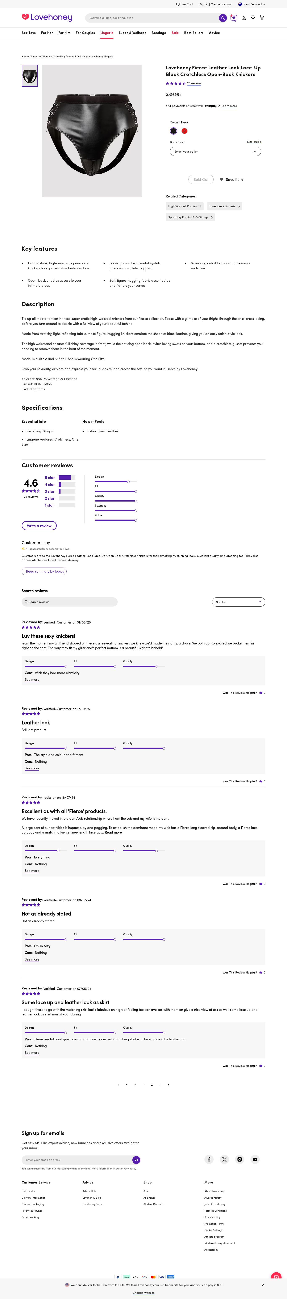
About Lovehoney (214, 1191)
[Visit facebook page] (209, 1159)
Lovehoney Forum (93, 1204)
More (208, 1182)
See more (32, 679)
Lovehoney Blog (92, 1197)
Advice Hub (89, 1191)
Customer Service (36, 1182)
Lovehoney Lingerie (222, 206)
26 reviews (194, 83)
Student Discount (153, 1204)
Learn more (229, 106)
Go (136, 1160)
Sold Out (201, 179)
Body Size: (177, 142)
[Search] (223, 18)
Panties (47, 56)
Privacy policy (212, 1217)
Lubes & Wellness (132, 33)
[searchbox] (73, 602)
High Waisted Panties (182, 206)
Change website (144, 1293)
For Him (64, 33)
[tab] (52, 1219)
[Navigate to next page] (169, 1085)
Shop (148, 1182)
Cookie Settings (213, 1230)
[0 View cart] (261, 18)
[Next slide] (137, 130)
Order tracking (30, 1217)
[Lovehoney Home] (47, 17)
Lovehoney (143, 43)
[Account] (244, 18)
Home (25, 56)
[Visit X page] (224, 1159)
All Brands (149, 1197)
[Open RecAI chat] (276, 1277)
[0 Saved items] (253, 18)
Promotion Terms (214, 1223)
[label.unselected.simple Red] (184, 131)
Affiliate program (214, 1236)
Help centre (28, 1191)
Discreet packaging (33, 1204)
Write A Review (39, 525)
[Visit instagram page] (239, 1159)
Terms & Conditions (215, 1210)
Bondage (159, 33)
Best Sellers (194, 33)
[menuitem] (30, 33)
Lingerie (106, 33)
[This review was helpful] (261, 693)
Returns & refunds (32, 1210)
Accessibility (211, 1249)
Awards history (212, 1197)
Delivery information (34, 1197)
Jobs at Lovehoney (214, 1204)
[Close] (263, 1285)
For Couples (85, 33)
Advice (214, 33)
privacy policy (128, 1168)
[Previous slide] (46, 130)
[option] (92, 131)
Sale (175, 33)
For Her (47, 33)
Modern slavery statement (219, 1243)
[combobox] (156, 18)
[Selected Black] (173, 131)
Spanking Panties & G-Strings (71, 56)
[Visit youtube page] (255, 1159)
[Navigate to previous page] (118, 1085)
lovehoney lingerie (102, 56)
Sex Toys (29, 33)
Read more (113, 832)
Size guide (254, 142)
